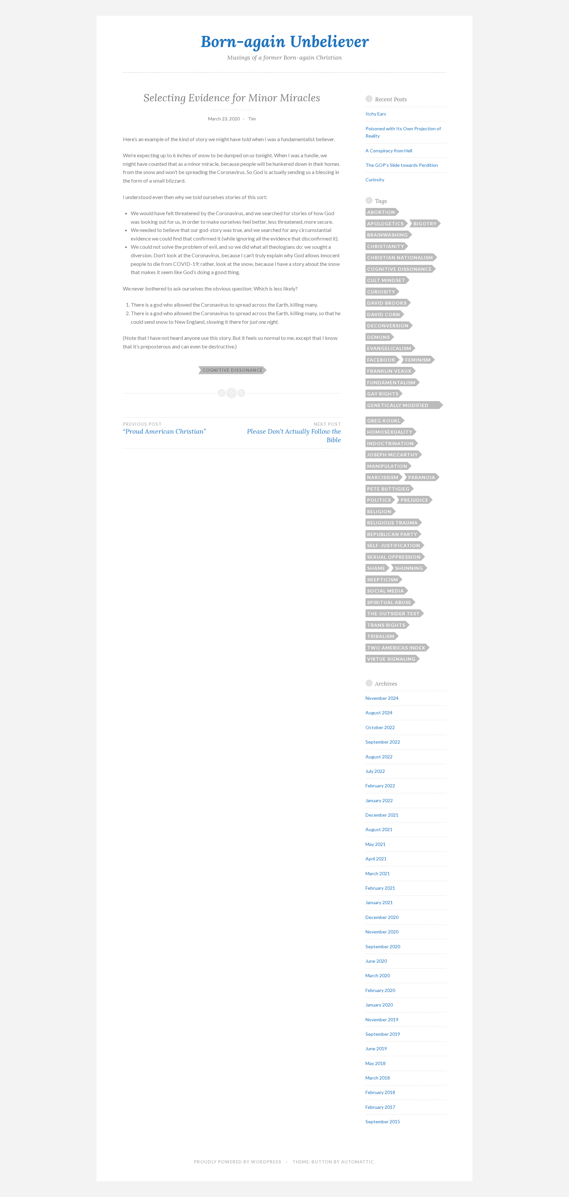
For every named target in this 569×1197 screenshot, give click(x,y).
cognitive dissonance (232, 370)
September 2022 (383, 742)
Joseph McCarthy (392, 454)
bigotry (425, 223)
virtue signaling (391, 659)
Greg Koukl (383, 420)
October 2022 (380, 727)
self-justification (393, 545)
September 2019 (383, 1034)
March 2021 (378, 873)
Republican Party (392, 534)
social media (385, 591)
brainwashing (387, 235)
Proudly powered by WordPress (238, 1161)
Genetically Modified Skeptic (398, 405)
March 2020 (378, 975)
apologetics (385, 223)
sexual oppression (394, 557)
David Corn (383, 314)
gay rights (382, 393)
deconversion (388, 325)
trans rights (386, 625)
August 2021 (379, 829)
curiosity (381, 291)
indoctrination (390, 443)
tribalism (380, 636)
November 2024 (382, 698)
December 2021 (382, 815)
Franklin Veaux (389, 371)
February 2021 (380, 888)
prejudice (414, 500)
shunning (409, 568)
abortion (381, 212)
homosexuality (389, 432)
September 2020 (383, 946)
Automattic (357, 1161)
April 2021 (376, 858)
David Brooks (387, 303)
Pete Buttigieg (388, 489)
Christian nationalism (400, 257)
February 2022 (380, 785)
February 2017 (380, 1107)
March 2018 (378, 1078)
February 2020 (380, 990)
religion (379, 511)
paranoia (421, 477)
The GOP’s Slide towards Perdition (402, 165)
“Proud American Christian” (164, 428)
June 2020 (376, 961)
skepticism (382, 579)
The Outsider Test (393, 613)
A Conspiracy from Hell (389, 150)
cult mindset (386, 280)
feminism (418, 360)
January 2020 (379, 1004)
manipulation (387, 466)
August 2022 (379, 756)
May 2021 (376, 844)
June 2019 (376, 1048)
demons (378, 337)
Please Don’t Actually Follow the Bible (294, 432)
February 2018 (380, 1092)
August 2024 (379, 712)
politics (379, 500)
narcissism (382, 477)
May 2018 (376, 1063)
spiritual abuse (389, 602)
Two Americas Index (396, 647)
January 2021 (379, 902)
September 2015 (383, 1121)
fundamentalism (391, 382)
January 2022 (379, 800)
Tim (252, 118)
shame (376, 568)
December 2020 (382, 917)
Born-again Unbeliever (285, 41)
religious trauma (392, 522)
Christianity (385, 246)
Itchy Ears (376, 113)
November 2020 (382, 931)
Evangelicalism (389, 348)
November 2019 (382, 1019)
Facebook (381, 360)
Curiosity (375, 179)
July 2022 (375, 771)
